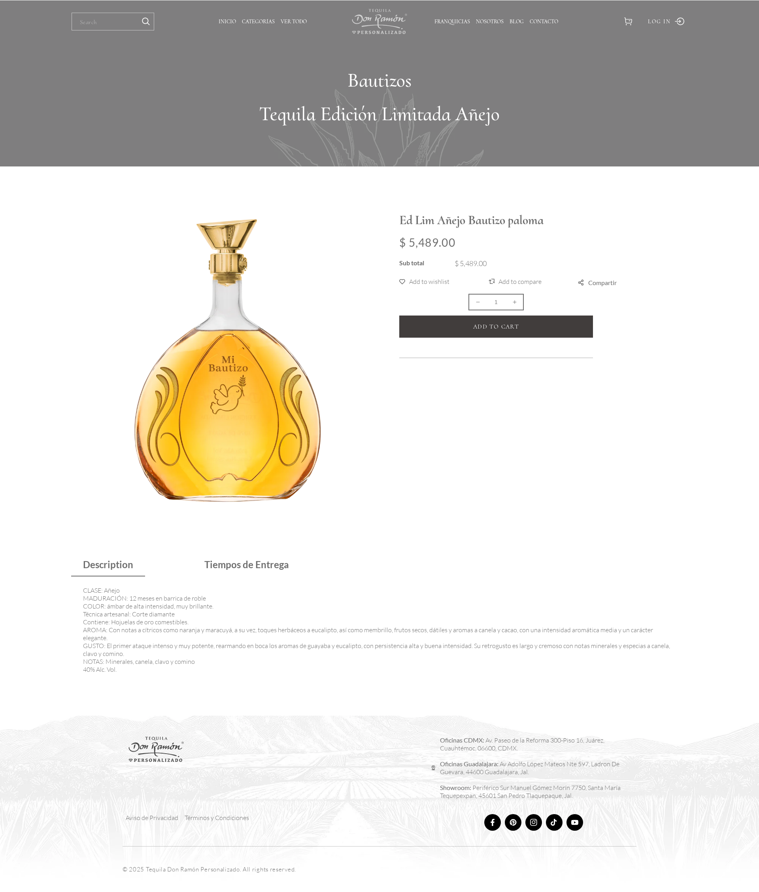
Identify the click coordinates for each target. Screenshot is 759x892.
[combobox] (113, 21)
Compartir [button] (602, 282)
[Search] (146, 21)
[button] (627, 21)
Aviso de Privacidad (152, 818)
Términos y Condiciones (217, 818)
